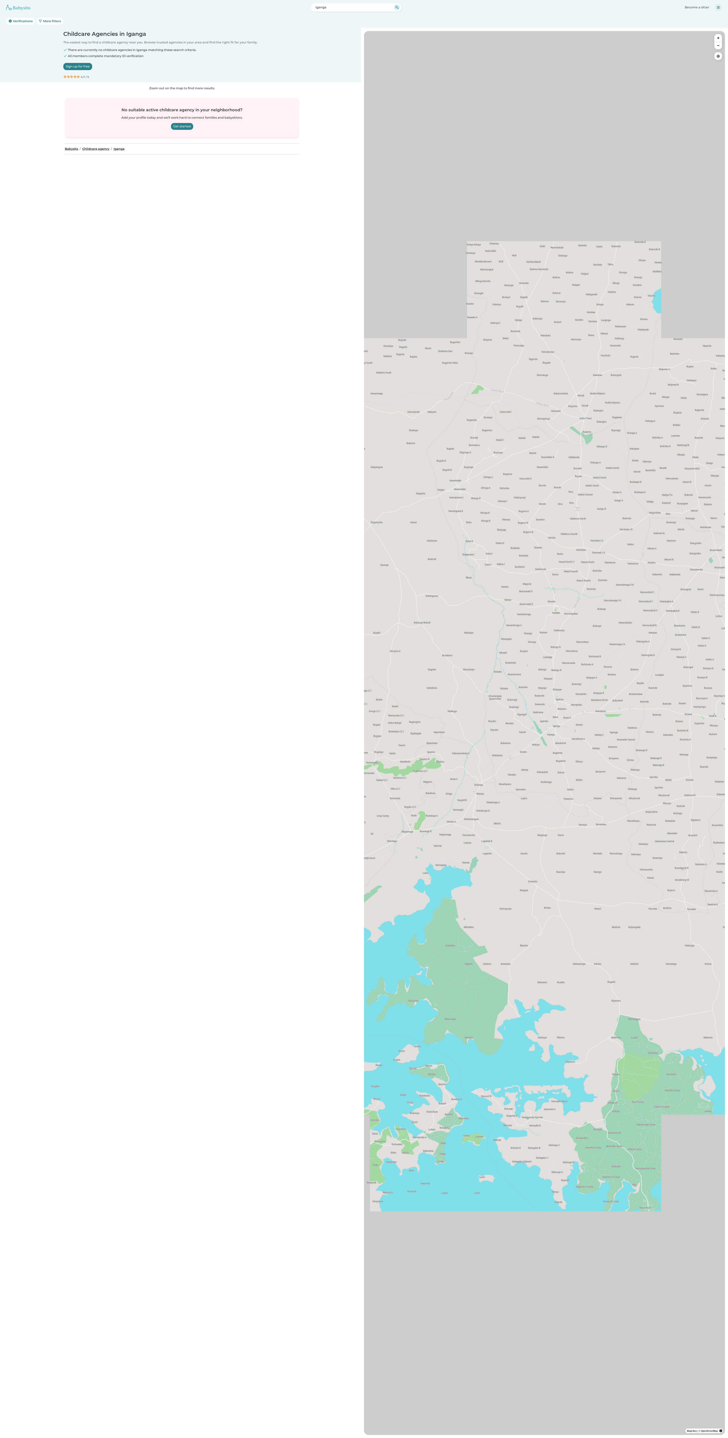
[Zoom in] (718, 38)
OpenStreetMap (709, 1431)
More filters (51, 21)
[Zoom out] (718, 45)
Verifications (22, 21)
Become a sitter (697, 7)
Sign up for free (78, 66)
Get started (182, 126)
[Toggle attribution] (721, 1431)
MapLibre (692, 1431)
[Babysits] (18, 7)
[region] (544, 733)
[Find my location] (718, 56)
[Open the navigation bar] (718, 7)
